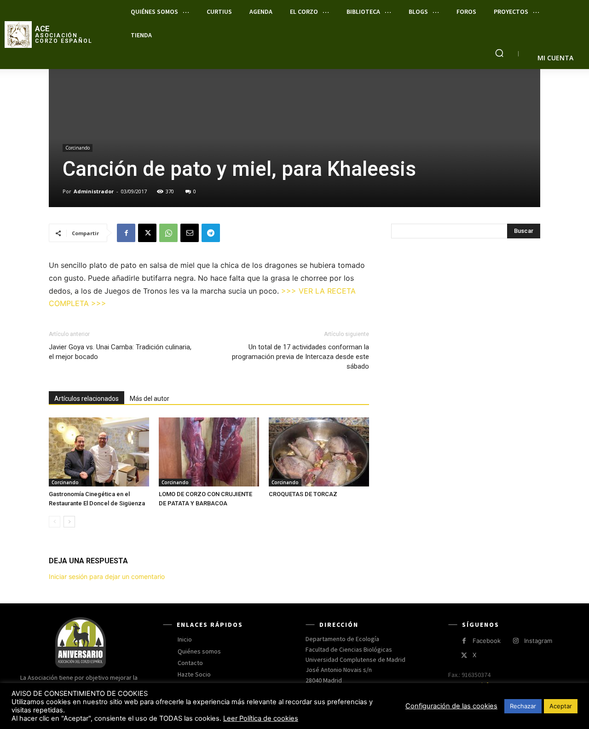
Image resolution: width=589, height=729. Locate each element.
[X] (147, 233)
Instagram (538, 640)
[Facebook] (126, 233)
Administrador (94, 191)
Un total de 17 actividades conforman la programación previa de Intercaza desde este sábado (300, 356)
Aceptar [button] (560, 706)
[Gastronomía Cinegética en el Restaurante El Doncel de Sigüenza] (99, 451)
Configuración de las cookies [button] (451, 706)
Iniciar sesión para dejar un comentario (107, 576)
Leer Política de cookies (260, 718)
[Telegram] (211, 233)
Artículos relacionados (86, 398)
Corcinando (77, 148)
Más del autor (149, 398)
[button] (499, 53)
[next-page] (69, 521)
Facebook (487, 640)
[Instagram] (515, 641)
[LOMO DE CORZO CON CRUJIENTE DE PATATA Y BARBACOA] (209, 451)
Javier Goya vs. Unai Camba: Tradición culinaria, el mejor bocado (120, 352)
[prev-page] (54, 521)
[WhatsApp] (168, 233)
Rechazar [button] (523, 706)
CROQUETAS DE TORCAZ (303, 494)
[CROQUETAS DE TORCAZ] (319, 451)
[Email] (189, 233)
